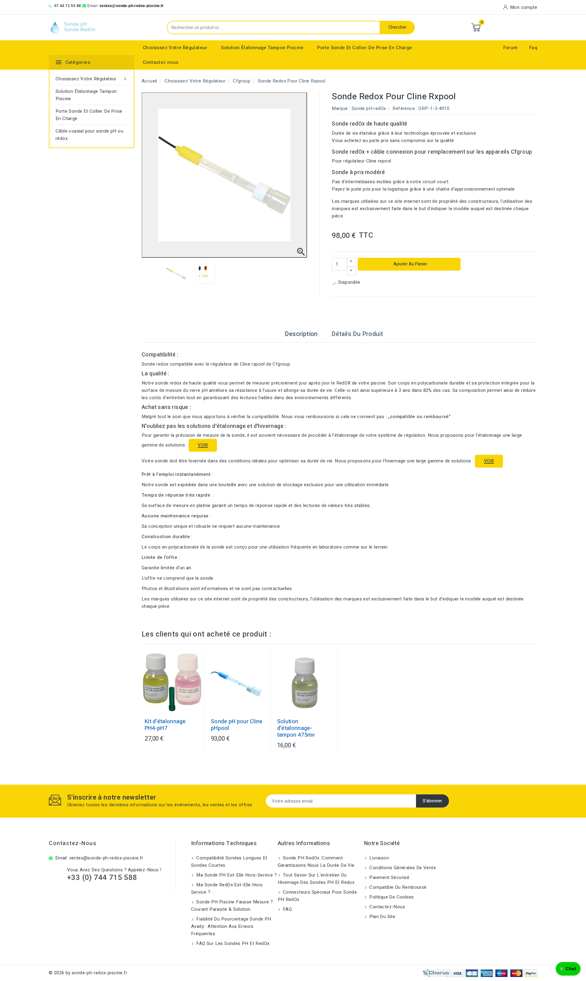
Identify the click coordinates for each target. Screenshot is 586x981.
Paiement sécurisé (388, 877)
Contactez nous (161, 62)
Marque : (341, 108)
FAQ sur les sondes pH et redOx (232, 943)
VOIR (203, 445)
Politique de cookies (391, 897)
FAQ (287, 909)
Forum (510, 47)
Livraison (378, 858)
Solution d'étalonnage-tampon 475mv (296, 728)
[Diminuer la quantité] (351, 271)
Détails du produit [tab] (357, 334)
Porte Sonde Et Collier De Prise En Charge (364, 47)
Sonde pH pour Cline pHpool (237, 725)
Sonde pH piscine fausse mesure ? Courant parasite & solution (232, 906)
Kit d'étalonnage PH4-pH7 (165, 725)
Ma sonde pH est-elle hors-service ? (236, 875)
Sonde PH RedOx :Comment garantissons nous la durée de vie (316, 862)
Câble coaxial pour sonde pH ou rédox (89, 135)
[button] (568, 969)
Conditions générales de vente (402, 867)
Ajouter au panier (409, 264)
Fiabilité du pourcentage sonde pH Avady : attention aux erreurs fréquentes (231, 926)
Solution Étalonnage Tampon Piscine (262, 47)
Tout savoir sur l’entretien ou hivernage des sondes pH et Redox (316, 879)
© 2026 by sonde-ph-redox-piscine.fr (88, 972)
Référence (403, 108)
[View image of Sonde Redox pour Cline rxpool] (176, 274)
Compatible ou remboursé (397, 887)
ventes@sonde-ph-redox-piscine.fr (131, 6)
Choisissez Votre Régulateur (175, 47)
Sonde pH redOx (369, 108)
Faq (533, 47)
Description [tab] (301, 334)
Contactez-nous (72, 843)
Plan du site (381, 916)
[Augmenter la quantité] (351, 262)
